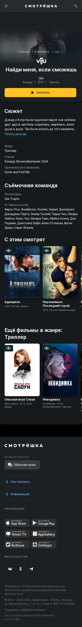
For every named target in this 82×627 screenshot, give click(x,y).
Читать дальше (16, 134)
